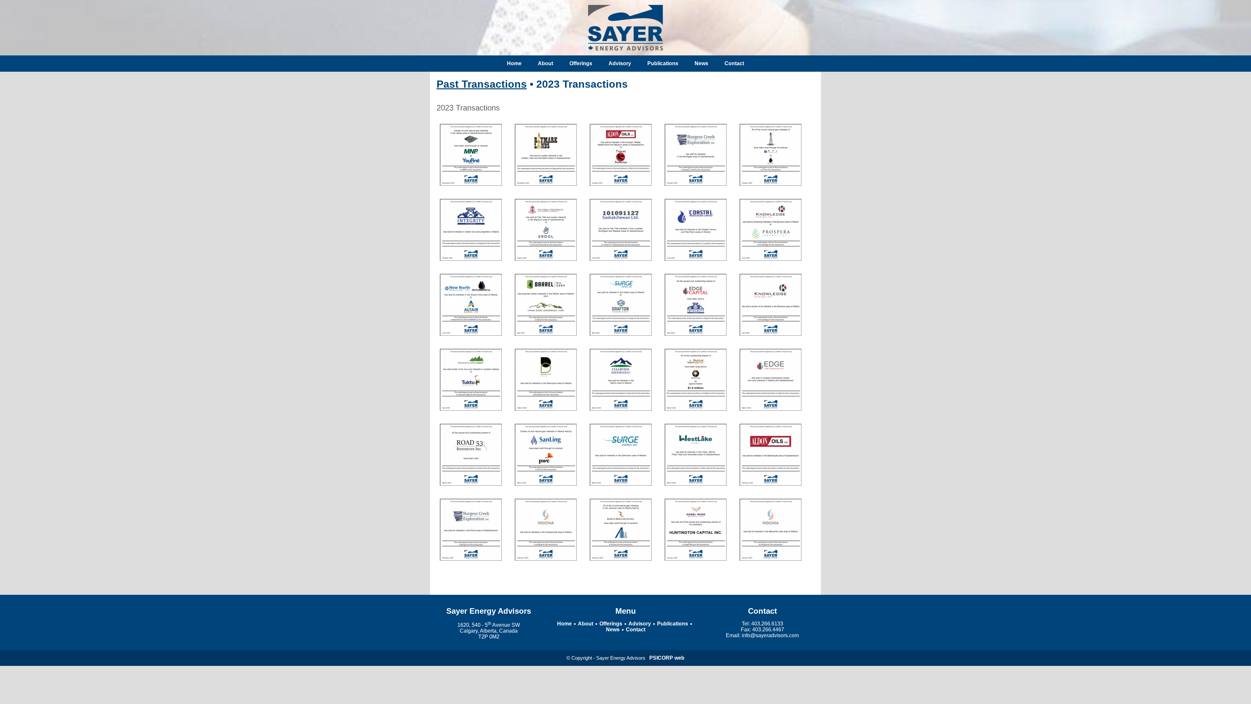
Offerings (580, 63)
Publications (662, 63)
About (545, 63)
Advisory (620, 63)
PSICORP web (666, 658)
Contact (734, 63)
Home (514, 63)
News (701, 63)
